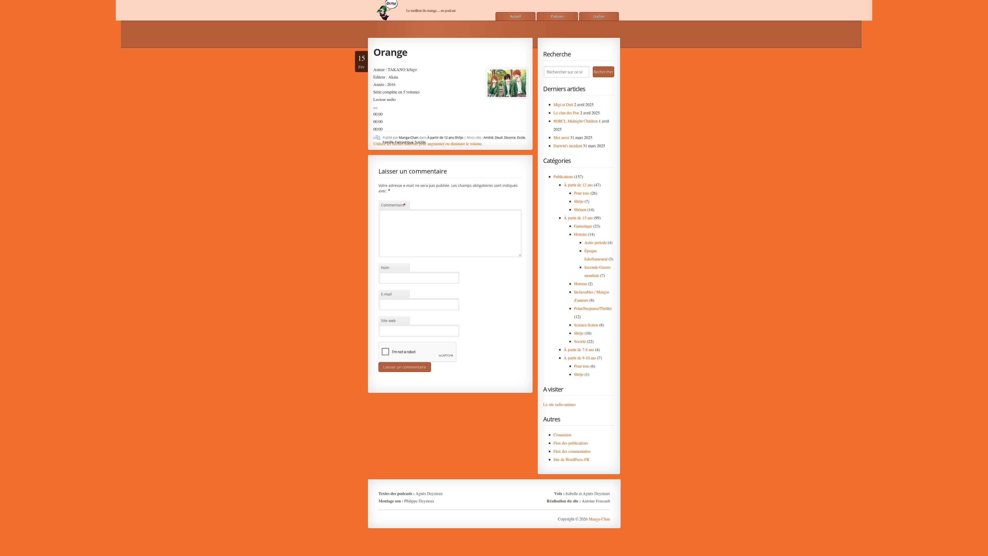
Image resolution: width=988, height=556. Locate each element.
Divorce (510, 137)
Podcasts (557, 16)
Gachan (599, 16)
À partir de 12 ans (440, 137)
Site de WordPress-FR (571, 459)
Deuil (498, 137)
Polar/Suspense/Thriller (593, 308)
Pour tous (581, 193)
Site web (388, 320)
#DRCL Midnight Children (575, 121)
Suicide (420, 142)
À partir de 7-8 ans (579, 349)
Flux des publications (570, 443)
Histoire (580, 234)
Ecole (521, 137)
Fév (361, 61)
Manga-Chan (408, 137)
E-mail (386, 294)
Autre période (595, 242)
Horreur (580, 283)
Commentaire (393, 205)
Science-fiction (586, 324)
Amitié (488, 137)
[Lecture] (375, 108)
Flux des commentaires (572, 451)
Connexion (562, 434)
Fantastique (404, 142)
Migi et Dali (563, 104)
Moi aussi (561, 137)
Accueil (515, 16)
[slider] (428, 143)
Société (580, 341)
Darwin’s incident (567, 145)
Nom (385, 267)
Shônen (580, 209)
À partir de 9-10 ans (580, 357)
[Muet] (375, 138)
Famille (388, 142)
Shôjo (459, 137)
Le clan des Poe (566, 112)
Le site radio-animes (559, 404)
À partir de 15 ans (578, 217)
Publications (563, 176)
